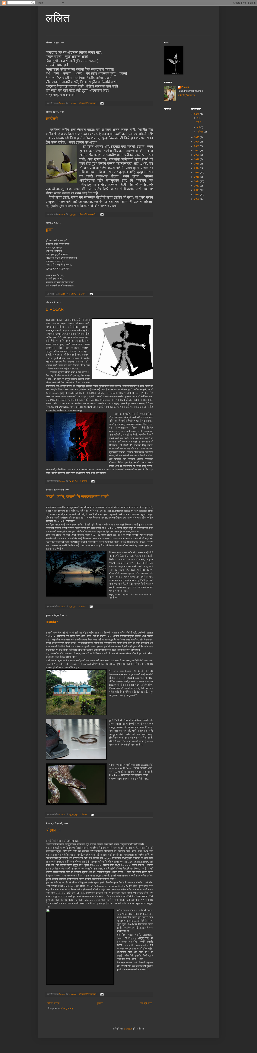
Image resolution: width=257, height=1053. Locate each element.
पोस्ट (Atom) (67, 1008)
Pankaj (185, 87)
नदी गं (198, 122)
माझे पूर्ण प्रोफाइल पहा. (187, 95)
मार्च (198, 127)
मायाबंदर (52, 622)
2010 (197, 194)
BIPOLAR (55, 309)
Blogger (128, 1028)
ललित (57, 18)
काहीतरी (52, 118)
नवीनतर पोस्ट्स (53, 1003)
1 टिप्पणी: (83, 294)
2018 (197, 163)
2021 (197, 150)
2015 (197, 177)
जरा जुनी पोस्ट (146, 1003)
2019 (197, 159)
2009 (197, 199)
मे (197, 118)
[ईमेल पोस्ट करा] (101, 103)
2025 (197, 137)
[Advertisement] (192, 230)
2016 (197, 172)
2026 (197, 114)
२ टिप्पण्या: (84, 481)
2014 (197, 181)
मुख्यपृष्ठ (100, 1003)
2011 (197, 190)
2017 (197, 168)
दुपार (49, 229)
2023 (197, 146)
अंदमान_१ (53, 830)
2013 (197, 185)
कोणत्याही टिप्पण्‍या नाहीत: (88, 103)
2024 (197, 141)
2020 (197, 155)
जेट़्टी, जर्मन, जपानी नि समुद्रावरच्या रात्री (77, 496)
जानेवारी (200, 131)
